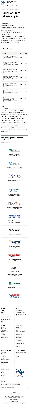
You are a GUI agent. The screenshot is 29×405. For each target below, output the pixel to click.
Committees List (4, 337)
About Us (3, 327)
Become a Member (6, 350)
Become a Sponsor (5, 142)
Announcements (20, 312)
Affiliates (3, 334)
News (2, 371)
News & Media (5, 369)
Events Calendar (20, 325)
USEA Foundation (6, 317)
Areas (2, 333)
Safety (17, 357)
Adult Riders (3, 356)
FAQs (17, 308)
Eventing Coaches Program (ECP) (21, 353)
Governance (3, 330)
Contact (3, 314)
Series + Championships (20, 331)
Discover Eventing (6, 319)
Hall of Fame (3, 336)
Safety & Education (21, 350)
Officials (17, 356)
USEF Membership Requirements (5, 365)
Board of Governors (5, 328)
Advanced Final (19, 334)
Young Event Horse (19, 336)
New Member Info (4, 362)
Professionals (4, 353)
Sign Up (3, 381)
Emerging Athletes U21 (5, 359)
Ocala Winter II (12, 56)
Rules (17, 330)
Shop (2, 312)
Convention (3, 352)
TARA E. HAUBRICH (7, 57)
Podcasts (3, 375)
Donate (3, 308)
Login (3, 321)
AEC (16, 333)
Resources (19, 310)
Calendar (17, 327)
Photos (2, 372)
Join (2, 310)
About (3, 325)
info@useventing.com (14, 399)
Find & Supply (15, 401)
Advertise (3, 376)
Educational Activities (20, 354)
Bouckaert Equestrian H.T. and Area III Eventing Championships (9, 98)
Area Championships (20, 343)
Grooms (3, 355)
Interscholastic (19, 340)
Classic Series (18, 337)
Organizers (18, 346)
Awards (17, 341)
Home (3, 9)
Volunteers (18, 344)
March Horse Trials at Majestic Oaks (10, 77)
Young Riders (4, 358)
